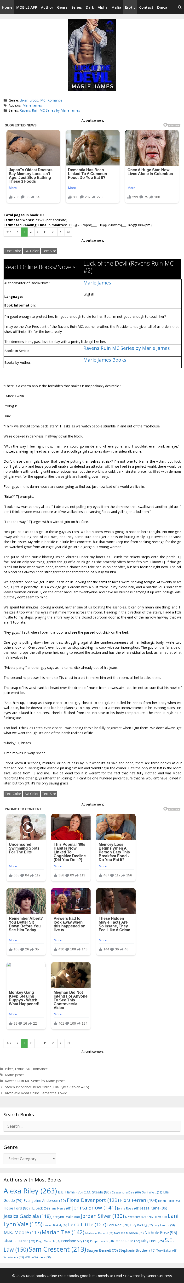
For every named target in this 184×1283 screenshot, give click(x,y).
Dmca (162, 7)
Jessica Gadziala (27, 1216)
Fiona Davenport (93, 1200)
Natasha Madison (129, 1233)
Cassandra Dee (126, 1192)
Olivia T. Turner (19, 1240)
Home (7, 7)
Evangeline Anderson (44, 1200)
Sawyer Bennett (102, 1250)
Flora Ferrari (138, 1200)
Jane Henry (61, 1208)
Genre (62, 7)
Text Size (49, 251)
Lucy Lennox (164, 1225)
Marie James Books (104, 360)
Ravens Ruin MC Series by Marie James (50, 110)
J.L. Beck (40, 1208)
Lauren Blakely (55, 1225)
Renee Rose (127, 1240)
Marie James (32, 105)
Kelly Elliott (157, 1217)
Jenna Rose (128, 1208)
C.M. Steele (97, 1192)
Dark (90, 7)
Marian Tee (63, 1232)
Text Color (13, 251)
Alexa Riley (30, 1191)
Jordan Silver (102, 1215)
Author (47, 7)
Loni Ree (118, 1224)
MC (43, 100)
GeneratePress (159, 1275)
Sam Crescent (57, 1249)
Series (76, 7)
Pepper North (102, 1241)
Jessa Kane (153, 1208)
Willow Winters (38, 1257)
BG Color (31, 251)
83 (68, 231)
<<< (8, 231)
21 (53, 231)
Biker (24, 100)
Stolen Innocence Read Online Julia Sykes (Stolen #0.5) (47, 1087)
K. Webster (135, 1217)
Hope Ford (17, 1208)
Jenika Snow (94, 1207)
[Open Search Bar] (180, 7)
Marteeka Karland (99, 1233)
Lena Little (87, 1224)
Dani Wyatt (152, 1192)
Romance (54, 100)
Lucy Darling (141, 1225)
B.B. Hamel (70, 1192)
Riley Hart (152, 1240)
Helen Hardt (169, 1201)
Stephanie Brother (137, 1250)
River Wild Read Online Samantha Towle (36, 1093)
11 (45, 231)
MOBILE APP (26, 7)
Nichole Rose (160, 1232)
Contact (146, 7)
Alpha (103, 7)
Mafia (116, 7)
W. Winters (14, 1257)
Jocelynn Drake (66, 1217)
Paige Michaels (48, 1241)
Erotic (130, 7)
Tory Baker (166, 1251)
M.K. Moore (22, 1232)
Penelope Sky (75, 1240)
